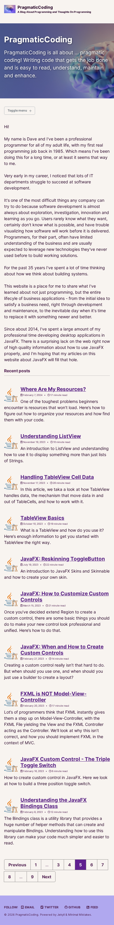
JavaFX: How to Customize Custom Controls (64, 596)
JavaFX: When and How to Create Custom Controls (61, 650)
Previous (17, 864)
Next (46, 876)
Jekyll (61, 914)
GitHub (74, 907)
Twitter (51, 907)
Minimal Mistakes (79, 914)
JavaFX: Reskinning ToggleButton (62, 559)
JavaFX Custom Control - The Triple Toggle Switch (65, 762)
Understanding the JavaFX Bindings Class (53, 803)
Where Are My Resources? (53, 389)
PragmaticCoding (54, 9)
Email (29, 907)
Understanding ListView (50, 436)
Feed (94, 907)
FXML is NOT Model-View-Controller (53, 697)
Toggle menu (17, 110)
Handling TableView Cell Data (57, 477)
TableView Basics (42, 518)
